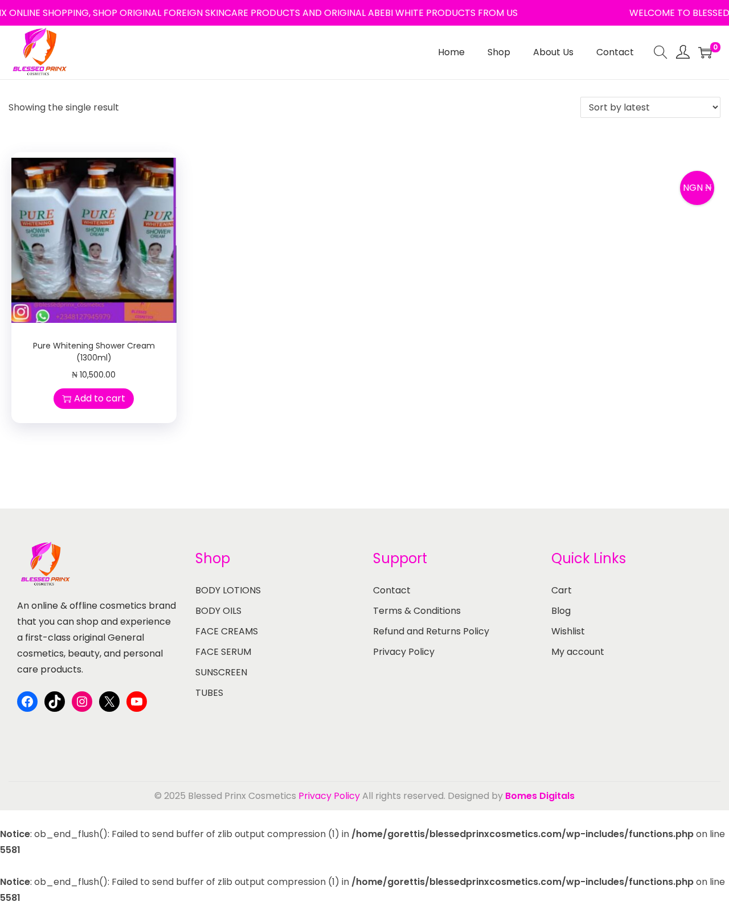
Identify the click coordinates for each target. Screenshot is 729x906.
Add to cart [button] (99, 398)
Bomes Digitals (540, 795)
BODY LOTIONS (228, 590)
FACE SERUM (223, 651)
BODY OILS (218, 610)
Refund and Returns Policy (431, 631)
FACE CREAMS (226, 631)
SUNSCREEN (221, 672)
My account (577, 651)
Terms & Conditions (417, 610)
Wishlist (568, 631)
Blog (561, 610)
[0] (705, 52)
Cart (561, 590)
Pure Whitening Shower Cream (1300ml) (94, 351)
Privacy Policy (404, 651)
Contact (392, 590)
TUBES (209, 692)
